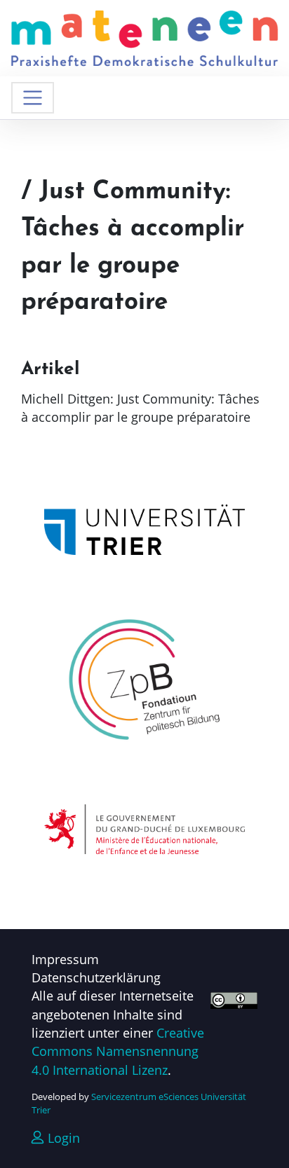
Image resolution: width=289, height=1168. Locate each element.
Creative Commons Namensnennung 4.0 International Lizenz (118, 1051)
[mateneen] (144, 36)
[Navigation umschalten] (32, 98)
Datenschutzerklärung (96, 977)
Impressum (65, 959)
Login (62, 1137)
